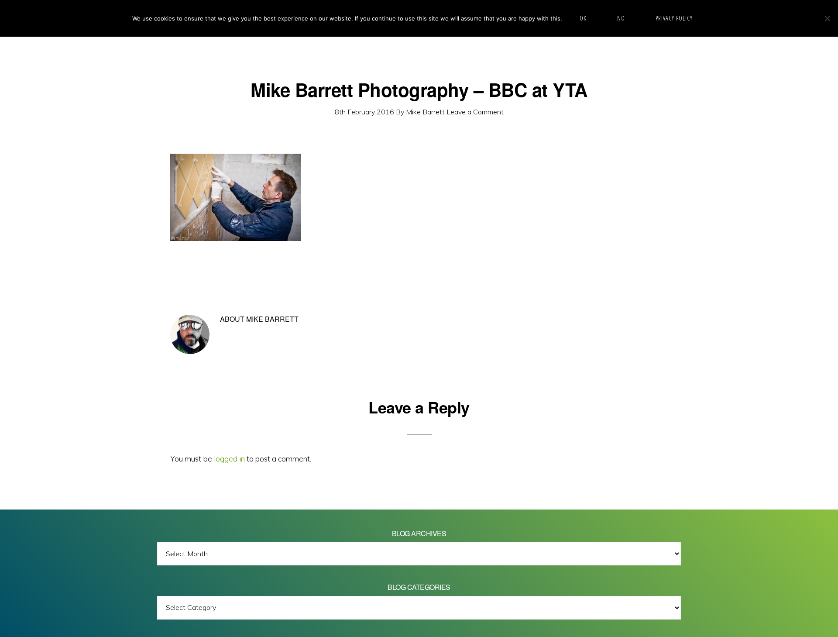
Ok (583, 18)
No (621, 18)
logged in (229, 458)
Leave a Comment (475, 111)
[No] (827, 18)
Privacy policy (674, 18)
